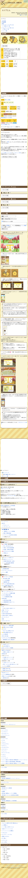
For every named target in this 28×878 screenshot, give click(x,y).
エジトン (4, 840)
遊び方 (3, 523)
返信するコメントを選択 (8, 221)
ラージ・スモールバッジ (8, 591)
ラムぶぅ (4, 742)
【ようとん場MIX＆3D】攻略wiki (10, 823)
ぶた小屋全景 (5, 634)
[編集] (7, 33)
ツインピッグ (5, 758)
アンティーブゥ (5, 782)
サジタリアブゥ (5, 747)
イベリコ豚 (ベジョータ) (6, 152)
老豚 (8, 141)
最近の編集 (5, 474)
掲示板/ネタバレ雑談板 (7, 788)
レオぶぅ (4, 754)
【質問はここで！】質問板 (9, 531)
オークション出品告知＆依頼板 (10, 534)
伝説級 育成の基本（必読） (9, 561)
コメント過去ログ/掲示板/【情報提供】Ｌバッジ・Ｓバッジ (14, 759)
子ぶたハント (6, 525)
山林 (10, 102)
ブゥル (3, 740)
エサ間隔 (3, 111)
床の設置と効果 (6, 578)
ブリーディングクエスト (7, 570)
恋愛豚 (3, 791)
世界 (12, 102)
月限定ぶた (5, 553)
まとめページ (12, 126)
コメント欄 (4, 30)
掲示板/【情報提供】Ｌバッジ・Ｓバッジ (10, 778)
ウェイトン (4, 750)
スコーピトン (5, 749)
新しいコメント (12, 474)
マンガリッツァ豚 (17, 152)
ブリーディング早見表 (8, 576)
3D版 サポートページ (8, 659)
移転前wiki (5, 677)
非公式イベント (5, 672)
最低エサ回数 (4, 106)
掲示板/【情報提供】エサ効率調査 (8, 505)
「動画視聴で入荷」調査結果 (8, 639)
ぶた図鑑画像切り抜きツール (8, 602)
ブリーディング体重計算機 (9, 593)
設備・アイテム (5, 610)
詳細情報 (4, 22)
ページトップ (6, 472)
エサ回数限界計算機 (7, 596)
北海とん (4, 806)
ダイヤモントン (5, 733)
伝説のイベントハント (8, 559)
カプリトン (4, 745)
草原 (7, 102)
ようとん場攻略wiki (6, 674)
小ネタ (4, 629)
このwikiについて (5, 644)
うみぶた (4, 832)
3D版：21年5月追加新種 (8, 547)
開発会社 (4, 653)
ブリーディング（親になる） (8, 27)
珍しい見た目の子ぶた (8, 546)
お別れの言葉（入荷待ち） (7, 615)
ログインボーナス (6, 620)
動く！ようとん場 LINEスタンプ (10, 664)
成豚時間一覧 (6, 582)
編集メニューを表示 (23, 15)
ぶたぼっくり (5, 809)
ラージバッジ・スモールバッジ (8, 724)
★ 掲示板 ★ (5, 529)
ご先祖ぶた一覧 (6, 26)
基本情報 (4, 21)
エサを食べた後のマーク (10, 608)
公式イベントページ (5, 488)
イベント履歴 (5, 572)
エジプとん (6, 10)
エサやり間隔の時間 (6, 595)
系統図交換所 (6, 568)
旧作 (9, 613)
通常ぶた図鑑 (7, 99)
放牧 (11, 63)
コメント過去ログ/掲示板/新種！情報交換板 (11, 761)
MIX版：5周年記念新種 (8, 549)
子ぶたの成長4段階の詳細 (8, 583)
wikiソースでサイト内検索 (7, 647)
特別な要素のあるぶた (8, 632)
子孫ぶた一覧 (6, 29)
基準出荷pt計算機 (7, 600)
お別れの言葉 (5, 613)
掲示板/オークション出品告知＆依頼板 (10, 795)
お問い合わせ (21, 865)
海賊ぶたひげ (5, 836)
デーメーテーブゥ (6, 752)
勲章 (3, 618)
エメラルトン (5, 731)
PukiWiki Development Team (15, 867)
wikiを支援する (6, 646)
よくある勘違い (6, 580)
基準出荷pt (13, 106)
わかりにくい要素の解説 (8, 625)
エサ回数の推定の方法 (8, 585)
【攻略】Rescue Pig (6, 670)
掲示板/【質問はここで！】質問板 (9, 793)
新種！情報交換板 (7, 533)
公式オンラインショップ (8, 662)
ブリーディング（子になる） (8, 24)
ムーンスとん (5, 730)
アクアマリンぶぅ (6, 735)
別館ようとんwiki (5, 676)
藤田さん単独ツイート (8, 652)
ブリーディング (6, 526)
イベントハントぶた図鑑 (8, 830)
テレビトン (4, 789)
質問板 (8, 225)
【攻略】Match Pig (6, 668)
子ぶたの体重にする (5, 124)
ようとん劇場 (6, 666)
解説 (3, 23)
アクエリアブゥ (5, 743)
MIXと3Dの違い (5, 636)
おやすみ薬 (5, 611)
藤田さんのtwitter (5, 650)
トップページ (5, 521)
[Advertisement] (14, 79)
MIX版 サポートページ (8, 657)
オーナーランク (5, 617)
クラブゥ (4, 756)
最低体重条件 (4, 108)
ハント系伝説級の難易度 (8, 562)
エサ (3, 606)
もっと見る (4, 767)
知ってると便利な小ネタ (8, 630)
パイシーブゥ (5, 738)
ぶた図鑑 (5, 544)
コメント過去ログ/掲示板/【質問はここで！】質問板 (13, 763)
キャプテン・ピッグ (7, 834)
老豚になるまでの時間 (8, 627)
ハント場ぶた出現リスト (8, 826)
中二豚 (4, 838)
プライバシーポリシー (14, 865)
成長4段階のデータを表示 (6, 117)
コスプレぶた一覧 (11, 495)
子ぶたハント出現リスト (8, 557)
